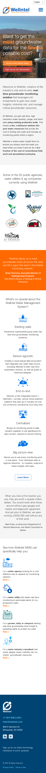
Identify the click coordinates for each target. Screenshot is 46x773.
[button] (40, 9)
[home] (16, 9)
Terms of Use (21, 767)
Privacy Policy (8, 767)
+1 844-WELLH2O (12, 717)
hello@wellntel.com (13, 721)
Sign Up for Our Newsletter (17, 69)
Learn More (23, 477)
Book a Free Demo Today (17, 63)
